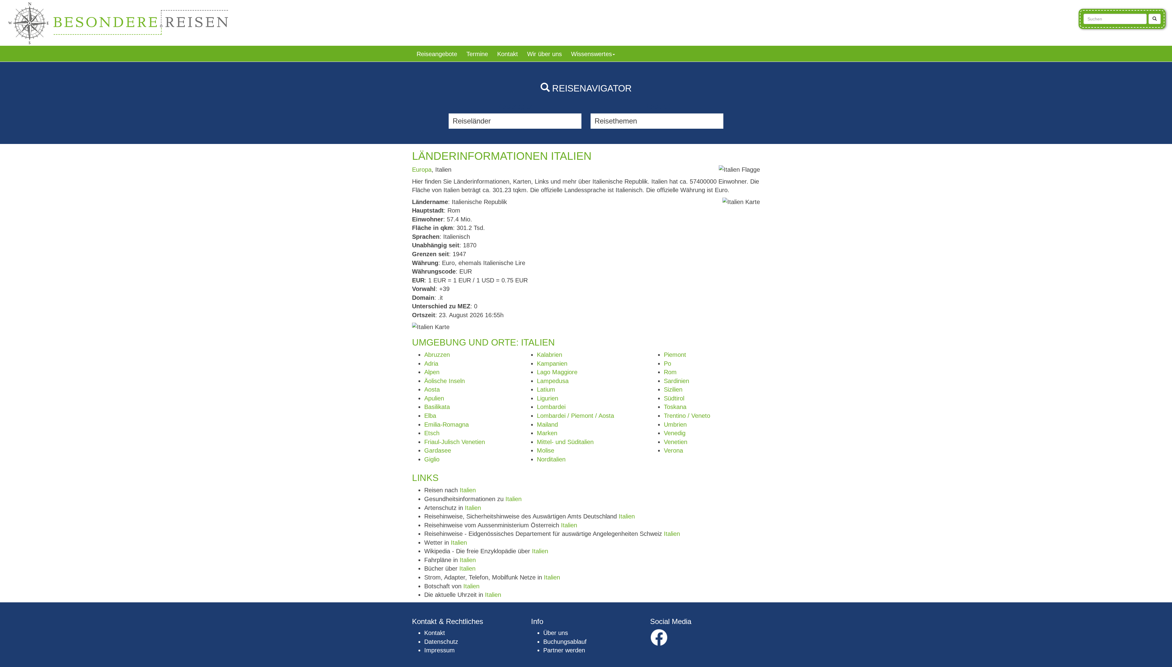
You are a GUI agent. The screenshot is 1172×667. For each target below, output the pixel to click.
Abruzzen (437, 354)
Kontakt (507, 54)
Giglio (432, 459)
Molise (545, 450)
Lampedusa (553, 381)
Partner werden (564, 650)
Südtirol (674, 398)
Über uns (555, 632)
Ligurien (547, 398)
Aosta (432, 389)
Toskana (675, 406)
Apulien (434, 398)
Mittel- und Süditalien (565, 442)
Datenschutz (441, 641)
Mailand (547, 424)
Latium (546, 389)
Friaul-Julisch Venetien (454, 442)
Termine (477, 54)
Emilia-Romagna (446, 424)
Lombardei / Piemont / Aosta (575, 415)
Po (667, 363)
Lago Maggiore (557, 372)
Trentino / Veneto (687, 415)
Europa (422, 169)
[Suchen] (1154, 19)
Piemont (675, 354)
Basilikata (437, 406)
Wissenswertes (591, 54)
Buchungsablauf (565, 641)
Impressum (439, 650)
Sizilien (673, 389)
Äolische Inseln (444, 381)
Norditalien (551, 459)
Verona (673, 450)
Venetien (675, 442)
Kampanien (552, 363)
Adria (431, 363)
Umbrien (675, 424)
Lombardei (551, 406)
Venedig (674, 433)
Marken (547, 433)
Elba (430, 415)
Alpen (432, 372)
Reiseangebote (437, 54)
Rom (670, 372)
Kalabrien (549, 354)
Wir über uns (544, 54)
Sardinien (676, 381)
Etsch (432, 433)
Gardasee (437, 450)
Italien (468, 490)
